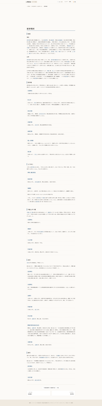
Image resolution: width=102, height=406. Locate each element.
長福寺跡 (30, 122)
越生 (36, 380)
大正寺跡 (30, 240)
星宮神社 (30, 271)
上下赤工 (30, 164)
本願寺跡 (30, 342)
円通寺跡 (30, 249)
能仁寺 (36, 309)
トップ (66, 1)
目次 (70, 1)
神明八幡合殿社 (32, 172)
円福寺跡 (30, 306)
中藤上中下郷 (32, 209)
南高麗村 (60, 40)
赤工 (35, 63)
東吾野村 (46, 40)
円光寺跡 (30, 316)
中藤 (28, 47)
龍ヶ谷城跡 (30, 140)
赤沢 (56, 51)
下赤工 (35, 154)
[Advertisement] (51, 17)
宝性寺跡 (30, 377)
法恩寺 (38, 380)
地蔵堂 (29, 188)
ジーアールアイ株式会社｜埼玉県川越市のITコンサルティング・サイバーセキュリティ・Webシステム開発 (52, 402)
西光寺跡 (30, 111)
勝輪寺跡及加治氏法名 (33, 325)
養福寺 (29, 229)
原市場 (28, 40)
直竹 (40, 114)
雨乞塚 (29, 151)
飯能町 (52, 40)
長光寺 (43, 114)
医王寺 (29, 100)
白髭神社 (30, 90)
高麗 (58, 355)
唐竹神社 (30, 366)
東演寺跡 (30, 179)
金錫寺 (38, 182)
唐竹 (30, 53)
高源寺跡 (30, 131)
